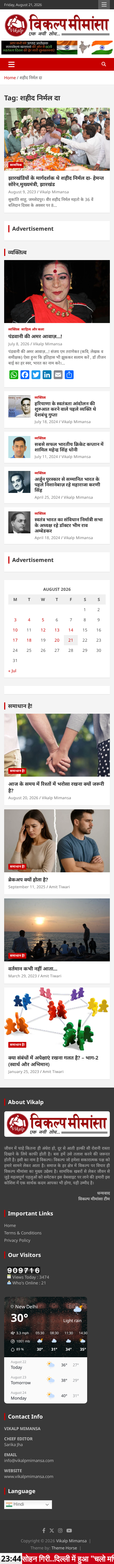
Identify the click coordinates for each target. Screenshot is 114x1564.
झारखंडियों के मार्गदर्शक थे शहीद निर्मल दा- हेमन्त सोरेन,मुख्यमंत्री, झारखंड (56, 181)
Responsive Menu (104, 4)
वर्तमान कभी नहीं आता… (32, 968)
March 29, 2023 (22, 975)
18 (29, 640)
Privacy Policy (17, 1240)
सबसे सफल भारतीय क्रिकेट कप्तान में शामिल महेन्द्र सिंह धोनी (69, 447)
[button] (18, 1341)
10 (15, 630)
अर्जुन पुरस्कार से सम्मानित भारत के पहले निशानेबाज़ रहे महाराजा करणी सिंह (67, 484)
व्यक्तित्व (17, 252)
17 (15, 640)
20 (57, 640)
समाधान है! (20, 706)
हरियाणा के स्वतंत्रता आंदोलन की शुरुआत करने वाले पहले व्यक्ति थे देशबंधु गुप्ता (65, 409)
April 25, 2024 (47, 497)
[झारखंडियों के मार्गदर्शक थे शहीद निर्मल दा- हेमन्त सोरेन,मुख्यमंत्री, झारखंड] (57, 139)
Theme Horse (64, 1548)
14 (70, 630)
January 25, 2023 (23, 1071)
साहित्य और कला (32, 329)
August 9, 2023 (22, 191)
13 (57, 630)
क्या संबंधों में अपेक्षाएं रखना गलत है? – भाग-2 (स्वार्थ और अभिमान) (53, 1060)
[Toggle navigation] (11, 64)
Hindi (18, 1504)
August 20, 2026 (23, 797)
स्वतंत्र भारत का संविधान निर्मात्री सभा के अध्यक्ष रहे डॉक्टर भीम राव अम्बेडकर (69, 525)
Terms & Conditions (23, 1232)
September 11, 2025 (26, 886)
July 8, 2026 (18, 343)
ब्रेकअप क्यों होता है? (28, 879)
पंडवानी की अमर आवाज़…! (35, 336)
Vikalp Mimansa (54, 191)
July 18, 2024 (46, 421)
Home (10, 1225)
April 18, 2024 (47, 537)
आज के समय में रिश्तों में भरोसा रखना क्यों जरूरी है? (56, 786)
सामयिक (16, 164)
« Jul (12, 670)
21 (70, 640)
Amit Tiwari (59, 886)
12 (43, 630)
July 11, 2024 (46, 456)
